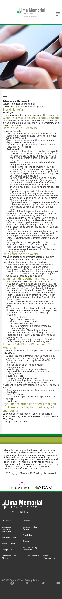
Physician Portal (9, 543)
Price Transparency (49, 556)
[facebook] (12, 583)
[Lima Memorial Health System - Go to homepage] (31, 13)
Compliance (7, 549)
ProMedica (27, 535)
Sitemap (26, 541)
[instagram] (27, 583)
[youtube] (58, 583)
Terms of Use (16, 580)
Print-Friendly (51, 93)
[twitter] (43, 583)
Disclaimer (27, 520)
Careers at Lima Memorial (9, 556)
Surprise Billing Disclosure (30, 548)
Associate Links (9, 537)
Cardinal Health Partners (30, 528)
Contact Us (7, 520)
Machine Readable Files (31, 556)
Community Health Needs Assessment (8, 529)
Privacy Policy (32, 580)
